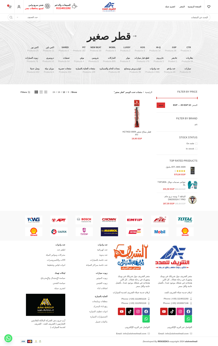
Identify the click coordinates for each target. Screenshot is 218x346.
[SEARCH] (11, 17)
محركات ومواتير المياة (55, 255)
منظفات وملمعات (100, 301)
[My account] (19, 7)
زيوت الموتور (102, 278)
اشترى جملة (59, 288)
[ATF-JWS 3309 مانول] (192, 171)
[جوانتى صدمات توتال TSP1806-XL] (192, 186)
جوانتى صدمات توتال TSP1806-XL (171, 183)
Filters (24, 92)
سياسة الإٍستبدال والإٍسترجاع (53, 278)
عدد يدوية (103, 255)
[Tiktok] (172, 311)
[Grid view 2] (45, 92)
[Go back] (134, 36)
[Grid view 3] (41, 92)
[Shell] (185, 231)
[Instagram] (180, 311)
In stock (190, 148)
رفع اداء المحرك (100, 306)
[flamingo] (40, 219)
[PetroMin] (134, 231)
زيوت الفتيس (102, 283)
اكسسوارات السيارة (99, 316)
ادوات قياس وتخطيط (56, 265)
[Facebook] (188, 311)
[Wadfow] (91, 219)
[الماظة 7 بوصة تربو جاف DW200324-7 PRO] (192, 200)
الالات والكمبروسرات (56, 260)
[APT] (141, 219)
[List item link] (172, 298)
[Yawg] (116, 219)
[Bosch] (166, 219)
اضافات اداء (102, 288)
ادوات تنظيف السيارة (98, 311)
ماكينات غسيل (101, 321)
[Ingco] (66, 219)
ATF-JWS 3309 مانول (176, 167)
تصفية (161, 105)
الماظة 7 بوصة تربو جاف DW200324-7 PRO (175, 198)
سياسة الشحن (59, 283)
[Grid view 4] (36, 92)
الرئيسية (148, 92)
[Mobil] (159, 231)
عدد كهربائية (102, 250)
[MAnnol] (109, 231)
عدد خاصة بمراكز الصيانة (97, 265)
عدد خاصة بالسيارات (99, 260)
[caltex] (59, 231)
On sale (190, 143)
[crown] (192, 219)
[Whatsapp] (188, 319)
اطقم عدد (61, 250)
